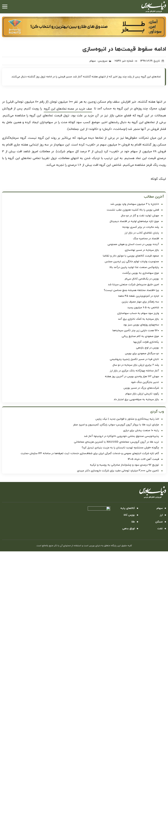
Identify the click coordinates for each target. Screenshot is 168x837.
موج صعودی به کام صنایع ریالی (140, 336)
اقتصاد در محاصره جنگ (146, 238)
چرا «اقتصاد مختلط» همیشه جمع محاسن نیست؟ (131, 290)
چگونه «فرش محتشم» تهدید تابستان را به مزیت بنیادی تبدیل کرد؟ (120, 448)
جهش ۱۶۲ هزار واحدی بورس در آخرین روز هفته (132, 376)
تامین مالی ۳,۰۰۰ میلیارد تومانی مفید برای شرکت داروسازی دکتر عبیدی (118, 471)
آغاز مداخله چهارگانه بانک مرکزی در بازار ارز (134, 371)
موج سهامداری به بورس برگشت (140, 273)
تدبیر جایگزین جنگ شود (145, 382)
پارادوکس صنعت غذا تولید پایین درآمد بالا (134, 267)
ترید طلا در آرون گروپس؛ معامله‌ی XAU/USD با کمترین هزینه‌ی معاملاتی (116, 442)
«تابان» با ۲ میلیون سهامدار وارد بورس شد (134, 204)
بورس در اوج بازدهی (147, 348)
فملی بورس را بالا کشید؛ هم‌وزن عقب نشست (133, 210)
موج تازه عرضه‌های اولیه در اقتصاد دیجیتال (134, 221)
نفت (160, 528)
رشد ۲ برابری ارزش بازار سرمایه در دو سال (135, 365)
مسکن (159, 522)
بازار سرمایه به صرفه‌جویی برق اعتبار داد (136, 399)
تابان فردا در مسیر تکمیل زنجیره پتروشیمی (134, 359)
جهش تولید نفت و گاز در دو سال (140, 216)
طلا (133, 522)
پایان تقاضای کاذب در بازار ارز (142, 233)
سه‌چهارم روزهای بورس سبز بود (141, 325)
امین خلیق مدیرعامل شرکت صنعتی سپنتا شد (133, 284)
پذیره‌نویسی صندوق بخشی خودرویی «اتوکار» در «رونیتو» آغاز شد (121, 436)
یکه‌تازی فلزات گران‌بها (146, 342)
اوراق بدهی (128, 528)
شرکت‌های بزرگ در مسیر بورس (141, 388)
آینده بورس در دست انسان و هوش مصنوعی (133, 244)
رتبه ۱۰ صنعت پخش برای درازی (141, 430)
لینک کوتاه (158, 179)
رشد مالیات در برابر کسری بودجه (140, 227)
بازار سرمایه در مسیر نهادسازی (142, 250)
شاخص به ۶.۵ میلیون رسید (143, 307)
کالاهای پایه (127, 508)
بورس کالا (129, 515)
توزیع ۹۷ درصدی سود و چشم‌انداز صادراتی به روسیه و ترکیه (124, 465)
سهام (93, 61)
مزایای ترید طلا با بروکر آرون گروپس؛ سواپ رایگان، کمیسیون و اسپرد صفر (116, 425)
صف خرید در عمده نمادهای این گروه (68, 109)
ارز (161, 515)
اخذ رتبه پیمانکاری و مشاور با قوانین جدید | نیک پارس (127, 419)
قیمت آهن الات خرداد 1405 (143, 459)
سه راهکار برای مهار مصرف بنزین (140, 302)
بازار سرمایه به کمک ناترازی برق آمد (138, 319)
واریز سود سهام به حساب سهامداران (138, 313)
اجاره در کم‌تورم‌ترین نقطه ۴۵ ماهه (138, 296)
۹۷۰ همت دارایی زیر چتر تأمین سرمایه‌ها (135, 330)
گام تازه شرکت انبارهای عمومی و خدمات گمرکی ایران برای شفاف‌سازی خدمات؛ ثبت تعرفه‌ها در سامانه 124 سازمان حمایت (90, 453)
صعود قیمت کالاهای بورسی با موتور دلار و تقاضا (131, 256)
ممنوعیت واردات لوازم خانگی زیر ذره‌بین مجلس (132, 261)
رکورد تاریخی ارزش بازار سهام (142, 394)
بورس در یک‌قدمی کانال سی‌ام (142, 279)
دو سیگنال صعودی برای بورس (142, 353)
